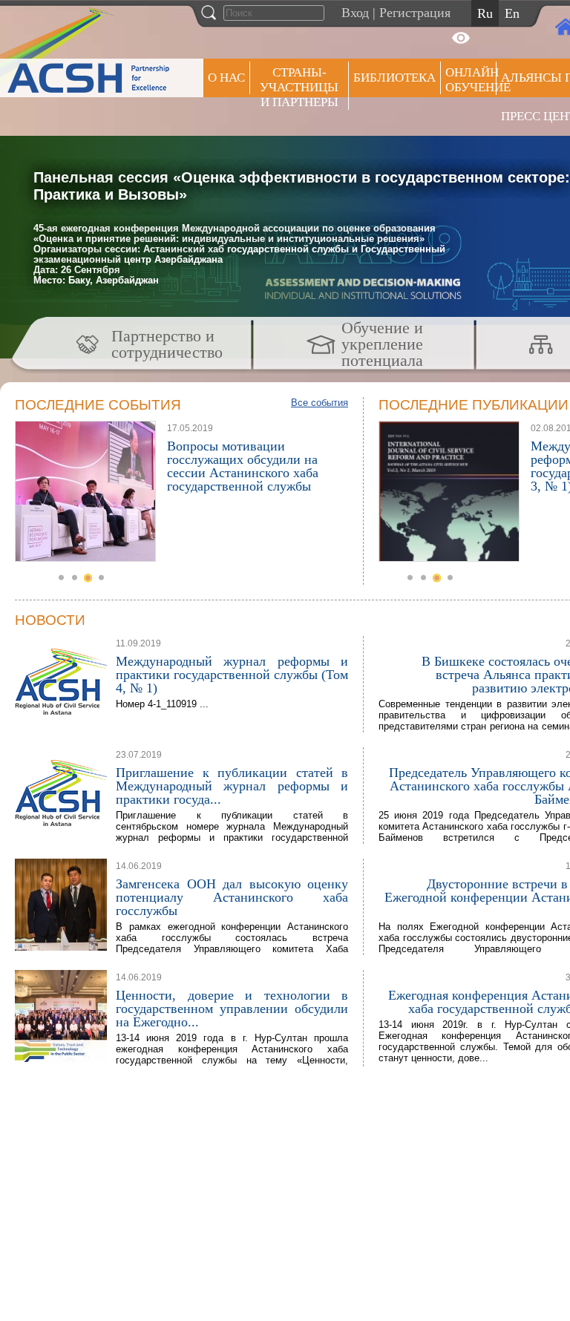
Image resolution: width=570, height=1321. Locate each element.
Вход (355, 12)
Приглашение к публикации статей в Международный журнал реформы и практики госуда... (232, 786)
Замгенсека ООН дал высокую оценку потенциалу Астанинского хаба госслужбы (232, 897)
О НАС (226, 78)
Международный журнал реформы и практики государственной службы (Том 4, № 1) (232, 674)
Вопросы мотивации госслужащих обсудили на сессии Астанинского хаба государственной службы (242, 466)
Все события (319, 402)
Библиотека (394, 78)
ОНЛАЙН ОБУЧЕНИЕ (471, 79)
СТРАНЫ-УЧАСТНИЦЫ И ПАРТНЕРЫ (299, 87)
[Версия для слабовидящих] (461, 38)
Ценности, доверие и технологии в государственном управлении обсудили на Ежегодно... (232, 1008)
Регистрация (415, 12)
